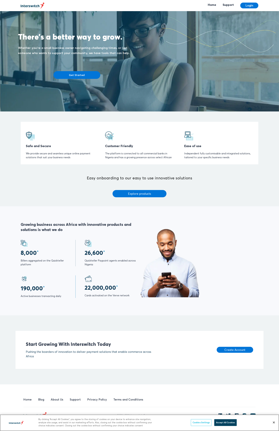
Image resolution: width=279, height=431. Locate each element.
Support (228, 4)
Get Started (77, 75)
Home (212, 4)
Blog (41, 399)
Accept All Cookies (225, 422)
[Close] (273, 422)
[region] (139, 423)
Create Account (234, 349)
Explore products (139, 193)
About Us (57, 399)
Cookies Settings (201, 422)
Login (249, 5)
